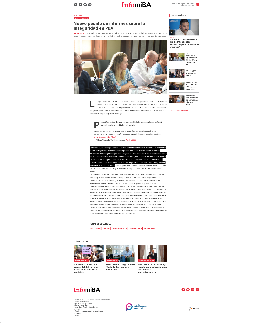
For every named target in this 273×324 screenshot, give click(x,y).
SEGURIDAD (106, 228)
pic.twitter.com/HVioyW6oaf (105, 137)
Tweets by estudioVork (178, 110)
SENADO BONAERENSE (120, 228)
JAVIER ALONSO (149, 228)
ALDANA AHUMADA (136, 228)
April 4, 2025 (131, 140)
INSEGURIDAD (95, 228)
